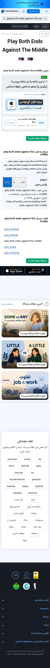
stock (11, 466)
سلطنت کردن (18, 533)
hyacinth (19, 473)
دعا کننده (18, 499)
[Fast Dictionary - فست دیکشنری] (9, 11)
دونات (33, 513)
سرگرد (11, 526)
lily (39, 459)
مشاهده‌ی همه (7, 304)
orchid (27, 459)
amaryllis (32, 493)
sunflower (12, 459)
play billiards (11, 235)
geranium (36, 479)
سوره (25, 540)
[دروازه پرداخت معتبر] (35, 575)
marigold (17, 493)
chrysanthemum (17, 479)
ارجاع (36, 26)
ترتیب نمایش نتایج (18, 26)
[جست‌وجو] (4, 18)
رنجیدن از (11, 520)
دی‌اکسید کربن (33, 506)
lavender (11, 486)
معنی (45, 26)
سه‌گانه (34, 533)
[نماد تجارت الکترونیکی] (26, 575)
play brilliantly (11, 252)
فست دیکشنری (18, 651)
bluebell (39, 486)
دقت (33, 499)
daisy (38, 466)
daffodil (25, 466)
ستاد (25, 520)
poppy (25, 486)
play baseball (11, 229)
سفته (23, 526)
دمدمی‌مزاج (15, 506)
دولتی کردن (19, 513)
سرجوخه (39, 520)
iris (32, 473)
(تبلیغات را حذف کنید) (32, 94)
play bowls (10, 247)
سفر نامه (37, 526)
